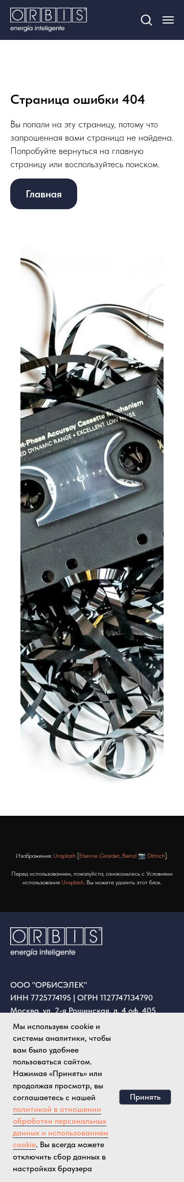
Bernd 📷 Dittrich (143, 855)
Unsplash (64, 855)
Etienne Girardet (99, 855)
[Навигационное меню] (168, 20)
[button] (146, 19)
